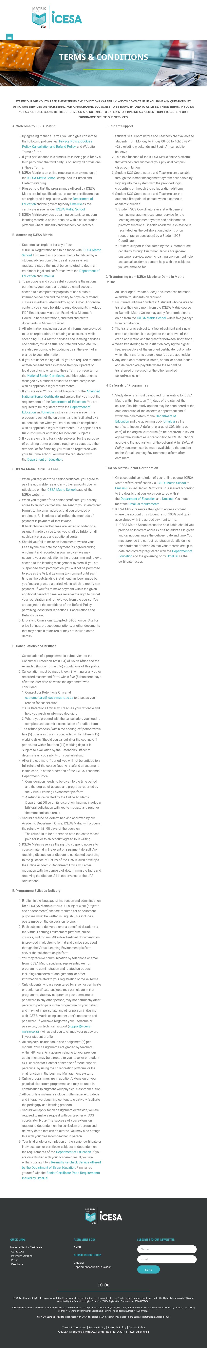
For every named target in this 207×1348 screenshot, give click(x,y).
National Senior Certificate (45, 376)
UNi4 (146, 1331)
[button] (9, 37)
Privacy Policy (69, 141)
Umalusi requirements (144, 504)
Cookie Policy (136, 1327)
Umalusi (76, 204)
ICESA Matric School (41, 178)
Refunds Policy (116, 1327)
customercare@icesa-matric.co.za (49, 698)
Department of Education (68, 402)
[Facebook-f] (100, 1285)
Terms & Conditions (74, 1327)
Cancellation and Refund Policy (54, 147)
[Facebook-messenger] (107, 1285)
